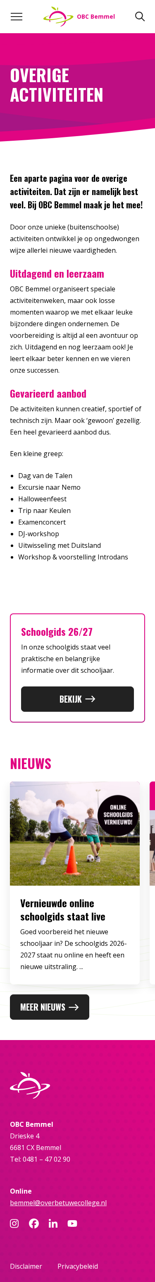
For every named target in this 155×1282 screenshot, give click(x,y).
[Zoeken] (140, 17)
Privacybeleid (77, 1266)
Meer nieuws (42, 1007)
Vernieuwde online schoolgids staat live (62, 909)
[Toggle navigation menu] (16, 16)
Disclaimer (26, 1266)
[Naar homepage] (77, 1085)
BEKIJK (71, 699)
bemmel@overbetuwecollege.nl (58, 1202)
